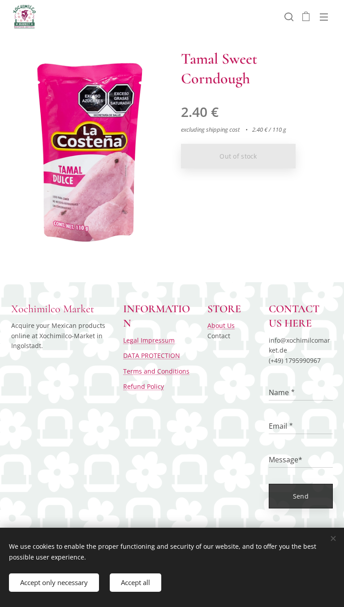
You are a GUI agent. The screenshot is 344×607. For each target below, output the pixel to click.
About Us (221, 325)
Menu (324, 17)
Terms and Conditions (156, 371)
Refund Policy (143, 386)
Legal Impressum (149, 340)
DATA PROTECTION (151, 355)
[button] (288, 16)
